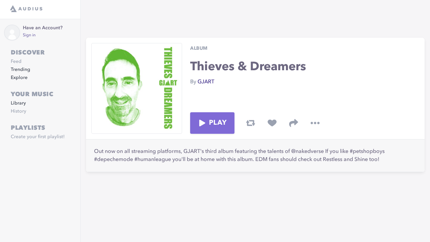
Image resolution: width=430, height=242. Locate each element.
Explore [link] (19, 77)
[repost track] (250, 123)
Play (217, 123)
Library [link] (18, 103)
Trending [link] (20, 69)
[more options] (315, 123)
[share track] (293, 123)
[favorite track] (272, 123)
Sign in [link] (29, 35)
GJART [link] (206, 82)
